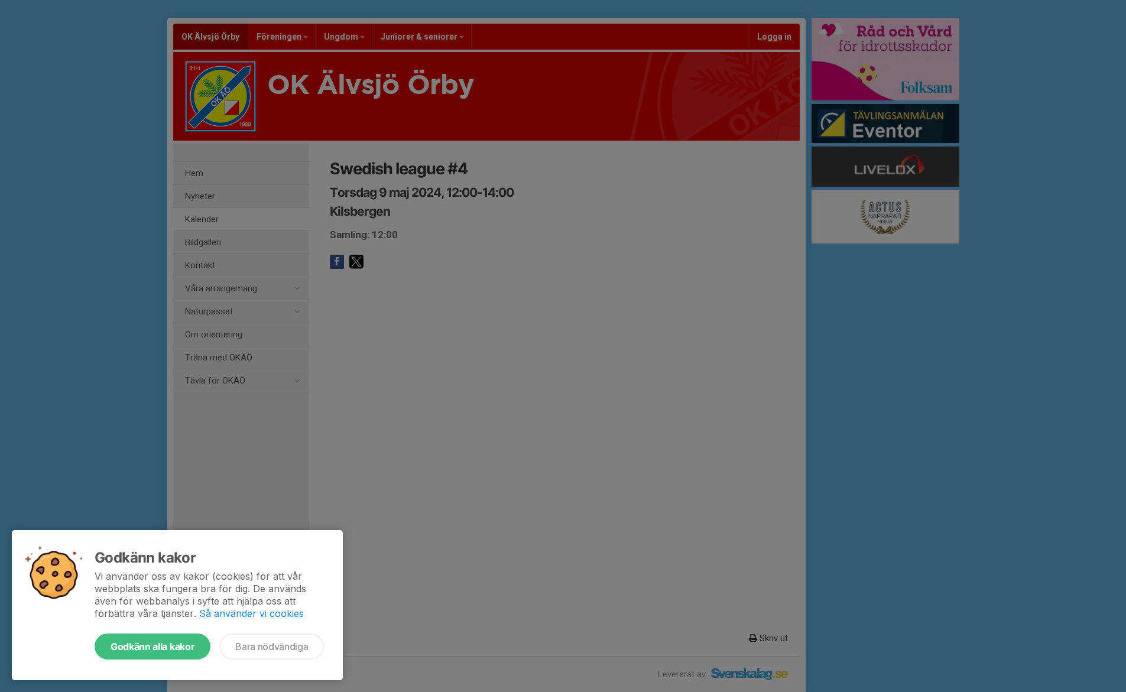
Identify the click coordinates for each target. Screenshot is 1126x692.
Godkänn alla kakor (152, 646)
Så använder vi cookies (251, 613)
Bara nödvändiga (271, 646)
